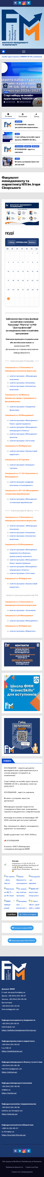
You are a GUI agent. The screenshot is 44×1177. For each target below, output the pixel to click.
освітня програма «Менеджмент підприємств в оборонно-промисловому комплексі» (23, 552)
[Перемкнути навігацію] (24, 51)
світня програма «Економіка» (23, 610)
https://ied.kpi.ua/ (9, 1093)
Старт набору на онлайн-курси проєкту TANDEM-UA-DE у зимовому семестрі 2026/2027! (21, 783)
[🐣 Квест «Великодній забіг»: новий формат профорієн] (34, 905)
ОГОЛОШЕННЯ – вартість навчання (19, 97)
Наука (17, 134)
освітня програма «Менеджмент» (24, 621)
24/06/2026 (11, 102)
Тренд (36, 116)
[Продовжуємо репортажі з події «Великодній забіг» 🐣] (22, 905)
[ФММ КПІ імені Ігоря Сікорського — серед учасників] (34, 892)
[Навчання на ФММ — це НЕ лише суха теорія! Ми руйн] (9, 892)
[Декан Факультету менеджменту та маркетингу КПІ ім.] (22, 880)
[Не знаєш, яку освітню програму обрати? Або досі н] (22, 892)
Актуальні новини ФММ (23, 928)
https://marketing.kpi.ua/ (12, 1051)
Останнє (8, 116)
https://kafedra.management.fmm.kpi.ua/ (19, 1030)
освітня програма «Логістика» (22, 441)
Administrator (25, 102)
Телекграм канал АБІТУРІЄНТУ (23, 941)
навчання (24, 92)
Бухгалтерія (8, 92)
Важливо (17, 92)
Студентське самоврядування (22, 1172)
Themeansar (37, 1161)
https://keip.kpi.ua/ (10, 1114)
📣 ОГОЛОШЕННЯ (11, 840)
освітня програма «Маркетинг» (23, 631)
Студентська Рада (31, 1167)
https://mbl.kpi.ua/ (9, 1072)
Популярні (23, 116)
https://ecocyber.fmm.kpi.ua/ (14, 1135)
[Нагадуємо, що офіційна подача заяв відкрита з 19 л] (34, 880)
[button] (7, 214)
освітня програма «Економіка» (22, 383)
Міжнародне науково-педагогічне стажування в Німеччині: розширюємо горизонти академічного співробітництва (22, 809)
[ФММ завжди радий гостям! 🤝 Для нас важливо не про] (9, 905)
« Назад (11, 242)
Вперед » (32, 242)
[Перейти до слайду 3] (10, 223)
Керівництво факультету (14, 1167)
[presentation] (5, 85)
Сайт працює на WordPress (11, 1161)
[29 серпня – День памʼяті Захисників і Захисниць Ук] (9, 880)
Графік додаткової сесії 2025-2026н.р (20, 834)
